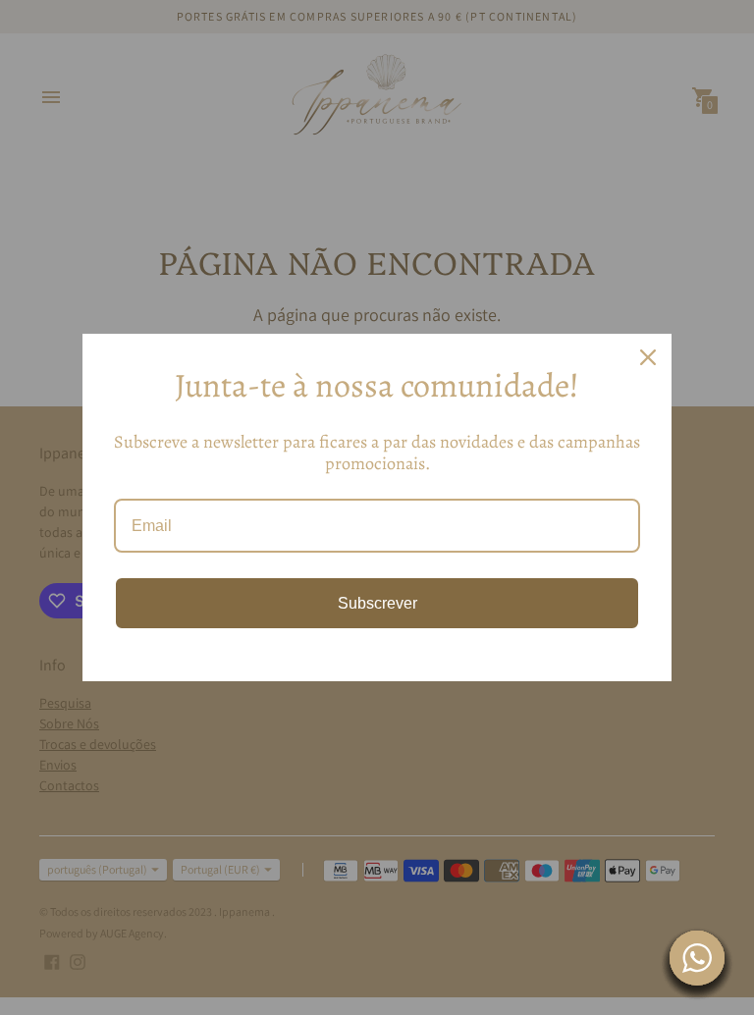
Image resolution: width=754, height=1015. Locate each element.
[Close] (648, 357)
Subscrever (377, 603)
